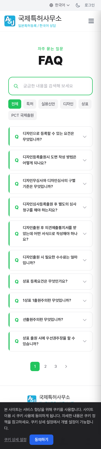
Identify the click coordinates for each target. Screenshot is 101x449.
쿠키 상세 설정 (15, 439)
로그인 (90, 5)
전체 (14, 103)
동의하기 (41, 439)
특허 (29, 103)
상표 (85, 103)
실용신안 (48, 103)
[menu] (91, 21)
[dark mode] (78, 5)
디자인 (68, 103)
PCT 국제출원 (22, 115)
